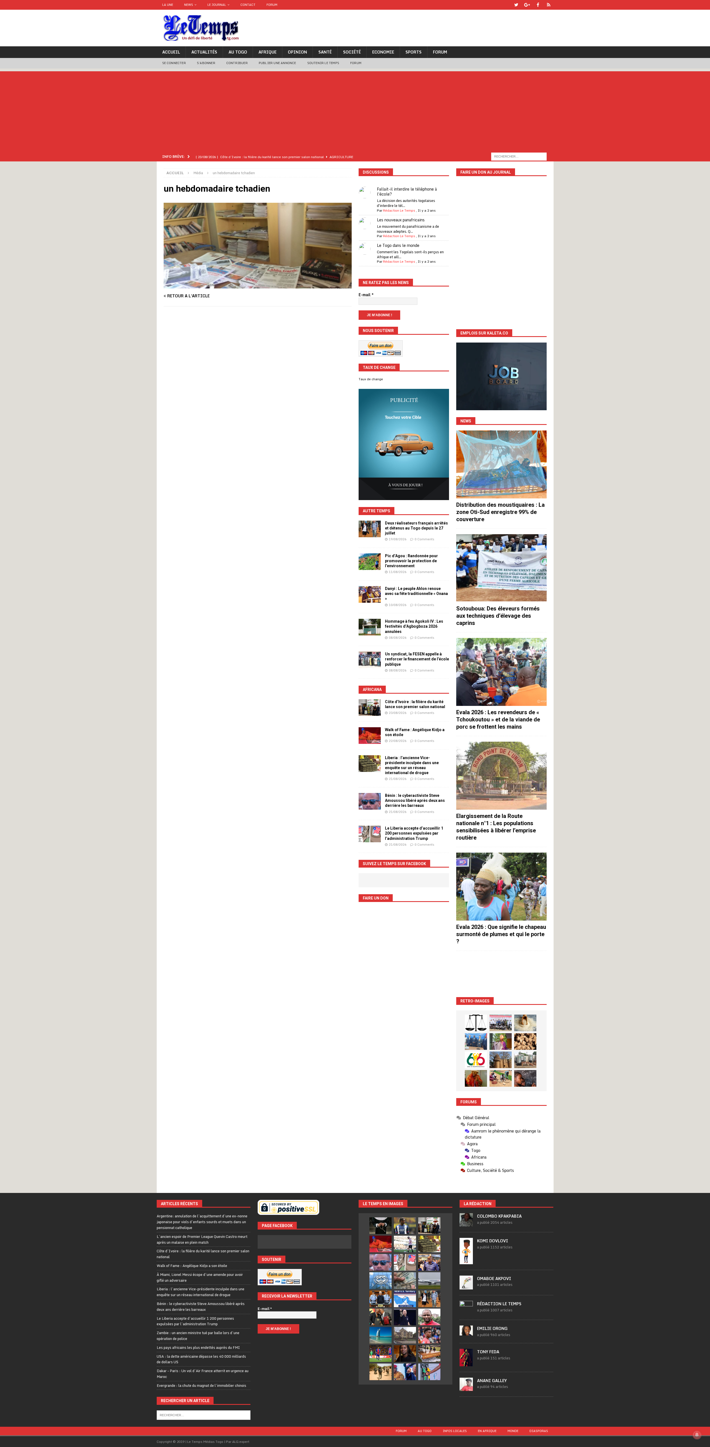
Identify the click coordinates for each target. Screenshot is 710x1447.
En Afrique (487, 1430)
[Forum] (549, 5)
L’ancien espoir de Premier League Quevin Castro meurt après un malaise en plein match (202, 1239)
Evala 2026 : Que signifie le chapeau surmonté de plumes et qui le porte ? (501, 934)
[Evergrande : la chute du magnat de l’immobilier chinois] (380, 1299)
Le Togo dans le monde (398, 245)
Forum (272, 4)
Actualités (204, 52)
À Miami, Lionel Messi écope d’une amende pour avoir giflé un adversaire (200, 1277)
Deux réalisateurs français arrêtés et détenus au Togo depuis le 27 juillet (416, 528)
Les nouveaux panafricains (401, 220)
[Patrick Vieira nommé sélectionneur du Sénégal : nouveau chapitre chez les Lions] (429, 1317)
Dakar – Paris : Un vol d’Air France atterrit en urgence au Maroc (202, 1374)
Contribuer (237, 62)
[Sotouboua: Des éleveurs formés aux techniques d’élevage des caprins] (501, 568)
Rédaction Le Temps (399, 210)
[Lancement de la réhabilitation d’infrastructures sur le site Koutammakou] (501, 1059)
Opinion (297, 52)
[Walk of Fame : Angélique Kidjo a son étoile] (370, 735)
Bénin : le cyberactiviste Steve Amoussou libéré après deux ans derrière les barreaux (415, 800)
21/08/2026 (398, 778)
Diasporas (538, 1430)
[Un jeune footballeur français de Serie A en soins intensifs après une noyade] (429, 1335)
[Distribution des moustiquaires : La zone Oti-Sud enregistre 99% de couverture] (501, 464)
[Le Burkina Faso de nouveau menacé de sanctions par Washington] (405, 1372)
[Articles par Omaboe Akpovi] (466, 1286)
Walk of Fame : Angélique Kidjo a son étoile (192, 1266)
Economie (383, 52)
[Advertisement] (355, 110)
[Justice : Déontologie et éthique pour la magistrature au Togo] (476, 1023)
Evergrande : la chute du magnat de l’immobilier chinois (201, 1385)
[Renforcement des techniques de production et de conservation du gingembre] (525, 1041)
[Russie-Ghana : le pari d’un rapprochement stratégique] (380, 1317)
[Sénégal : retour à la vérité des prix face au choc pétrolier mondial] (429, 1372)
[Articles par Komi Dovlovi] (466, 1261)
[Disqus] (258, 389)
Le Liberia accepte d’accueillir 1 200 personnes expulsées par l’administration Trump (414, 833)
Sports (413, 52)
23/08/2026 (398, 712)
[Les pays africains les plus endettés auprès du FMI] (380, 1280)
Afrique (267, 52)
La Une (167, 4)
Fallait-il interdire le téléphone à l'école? (407, 191)
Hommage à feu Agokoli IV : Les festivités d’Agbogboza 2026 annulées (414, 626)
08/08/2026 (398, 637)
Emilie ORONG (492, 1328)
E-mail (366, 295)
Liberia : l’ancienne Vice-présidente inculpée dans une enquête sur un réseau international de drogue (200, 1292)
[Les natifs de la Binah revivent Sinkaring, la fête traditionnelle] (501, 1078)
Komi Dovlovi (492, 1241)
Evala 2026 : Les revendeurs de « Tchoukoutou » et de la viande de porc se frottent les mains (498, 719)
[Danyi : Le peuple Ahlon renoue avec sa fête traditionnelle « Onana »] (370, 594)
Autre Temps (376, 511)
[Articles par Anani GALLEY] (466, 1388)
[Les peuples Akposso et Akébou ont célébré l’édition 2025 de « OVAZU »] (525, 1023)
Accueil (171, 52)
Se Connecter (174, 62)
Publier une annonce (277, 62)
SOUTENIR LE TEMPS (323, 62)
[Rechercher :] (519, 156)
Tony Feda (488, 1352)
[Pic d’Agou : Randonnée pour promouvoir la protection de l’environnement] (370, 561)
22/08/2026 (398, 740)
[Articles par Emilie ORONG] (466, 1332)
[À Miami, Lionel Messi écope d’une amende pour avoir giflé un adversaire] (405, 1244)
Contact (247, 4)
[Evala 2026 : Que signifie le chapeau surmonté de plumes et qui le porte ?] (501, 887)
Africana (372, 689)
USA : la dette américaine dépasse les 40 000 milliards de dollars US (201, 1359)
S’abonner (206, 62)
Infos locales (455, 1430)
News (188, 4)
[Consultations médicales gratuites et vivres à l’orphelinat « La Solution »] (501, 1023)
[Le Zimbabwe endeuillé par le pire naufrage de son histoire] (429, 1353)
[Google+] (527, 5)
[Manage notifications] (697, 1434)
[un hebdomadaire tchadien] (258, 285)
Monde (513, 1430)
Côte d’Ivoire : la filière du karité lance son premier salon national (203, 1254)
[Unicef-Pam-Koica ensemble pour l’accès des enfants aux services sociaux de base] (476, 1041)
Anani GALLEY (492, 1380)
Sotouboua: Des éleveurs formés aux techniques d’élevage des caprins (498, 615)
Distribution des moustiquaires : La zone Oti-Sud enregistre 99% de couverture (500, 512)
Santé (325, 52)
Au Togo (238, 52)
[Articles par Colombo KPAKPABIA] (466, 1224)
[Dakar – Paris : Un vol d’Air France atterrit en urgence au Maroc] (429, 1280)
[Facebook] (538, 5)
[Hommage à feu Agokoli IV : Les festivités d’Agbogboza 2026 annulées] (370, 627)
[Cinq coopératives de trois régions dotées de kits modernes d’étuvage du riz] (525, 1059)
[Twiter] (516, 5)
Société (352, 52)
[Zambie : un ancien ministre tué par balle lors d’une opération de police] (429, 1262)
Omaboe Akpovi (494, 1278)
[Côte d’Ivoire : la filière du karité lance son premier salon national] (370, 707)
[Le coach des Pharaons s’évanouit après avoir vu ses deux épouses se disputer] (405, 1317)
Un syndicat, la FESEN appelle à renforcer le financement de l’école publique (417, 659)
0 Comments (424, 539)
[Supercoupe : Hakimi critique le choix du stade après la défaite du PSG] (380, 1353)
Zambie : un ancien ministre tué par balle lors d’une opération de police (198, 1336)
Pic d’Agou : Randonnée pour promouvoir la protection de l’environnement (411, 561)
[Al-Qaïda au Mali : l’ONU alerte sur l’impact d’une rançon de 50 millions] (380, 1372)
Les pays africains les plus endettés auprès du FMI (198, 1347)
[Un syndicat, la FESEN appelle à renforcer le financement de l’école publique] (370, 660)
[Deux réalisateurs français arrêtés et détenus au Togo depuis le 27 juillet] (370, 529)
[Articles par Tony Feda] (466, 1363)
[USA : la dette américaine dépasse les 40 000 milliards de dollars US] (405, 1280)
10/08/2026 (398, 604)
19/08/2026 (398, 539)
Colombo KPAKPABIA (499, 1216)
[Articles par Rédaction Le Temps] (466, 1311)
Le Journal (216, 4)
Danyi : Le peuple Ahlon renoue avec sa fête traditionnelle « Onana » (416, 593)
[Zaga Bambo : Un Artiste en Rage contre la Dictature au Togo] (476, 1078)
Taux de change (371, 379)
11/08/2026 (398, 571)
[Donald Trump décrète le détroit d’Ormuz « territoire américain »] (405, 1299)
